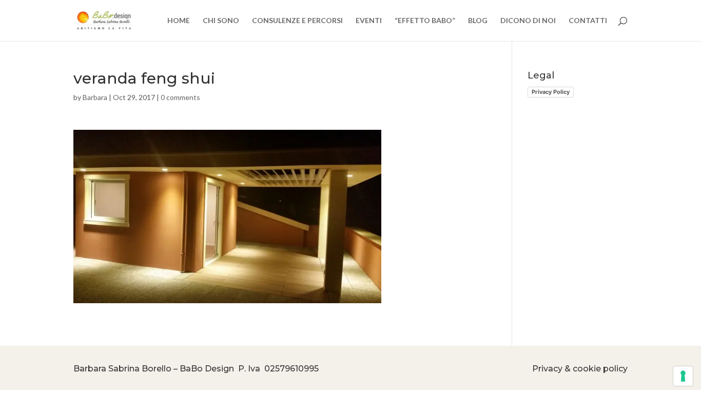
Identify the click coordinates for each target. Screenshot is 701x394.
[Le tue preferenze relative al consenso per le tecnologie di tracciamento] (683, 376)
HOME (178, 21)
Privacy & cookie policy (580, 368)
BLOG (478, 21)
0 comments (180, 97)
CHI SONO (221, 21)
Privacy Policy (551, 91)
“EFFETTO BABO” (425, 21)
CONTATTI (588, 21)
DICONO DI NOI (528, 21)
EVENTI (369, 21)
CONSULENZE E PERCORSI (297, 21)
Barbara (95, 97)
